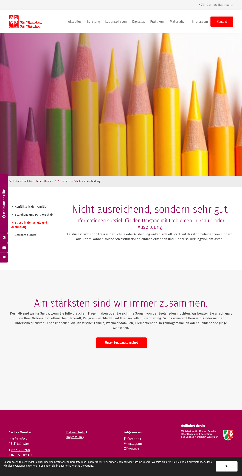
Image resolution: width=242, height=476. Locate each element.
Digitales (138, 21)
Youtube (133, 448)
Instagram (134, 444)
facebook (134, 439)
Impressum (200, 21)
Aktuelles (74, 21)
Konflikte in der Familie (30, 206)
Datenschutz (75, 432)
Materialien (178, 21)
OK (227, 466)
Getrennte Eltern (25, 235)
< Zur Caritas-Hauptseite (216, 5)
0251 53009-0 (20, 450)
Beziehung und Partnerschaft (34, 214)
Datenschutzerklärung (80, 465)
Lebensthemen (44, 181)
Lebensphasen (116, 21)
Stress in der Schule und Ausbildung (79, 181)
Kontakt (222, 22)
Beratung (93, 21)
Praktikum (157, 21)
